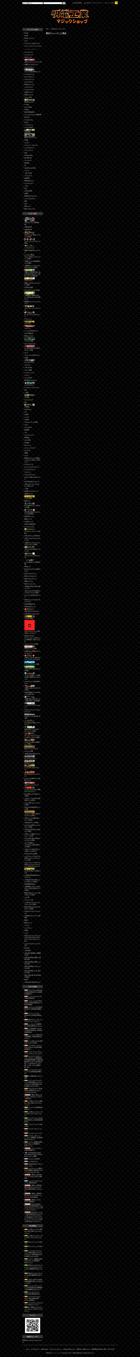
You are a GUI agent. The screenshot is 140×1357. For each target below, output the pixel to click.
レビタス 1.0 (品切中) (34, 1159)
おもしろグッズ (28, 464)
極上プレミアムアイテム (31, 748)
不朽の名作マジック (29, 606)
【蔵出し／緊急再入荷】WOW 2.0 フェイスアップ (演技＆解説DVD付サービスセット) (33, 1188)
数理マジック (28, 922)
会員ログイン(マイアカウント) (94, 3)
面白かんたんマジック (30, 137)
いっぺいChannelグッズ (31, 330)
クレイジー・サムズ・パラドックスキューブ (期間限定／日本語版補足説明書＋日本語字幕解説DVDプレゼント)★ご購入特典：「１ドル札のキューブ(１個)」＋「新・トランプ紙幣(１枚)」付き (33, 1061)
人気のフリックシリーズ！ (31, 785)
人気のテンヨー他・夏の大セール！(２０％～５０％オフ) (32, 658)
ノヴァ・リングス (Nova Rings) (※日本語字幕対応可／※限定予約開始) (33, 1002)
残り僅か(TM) (28, 158)
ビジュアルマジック (29, 469)
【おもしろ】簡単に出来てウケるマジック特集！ (32, 814)
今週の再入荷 (28, 229)
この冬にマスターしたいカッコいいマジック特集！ (32, 903)
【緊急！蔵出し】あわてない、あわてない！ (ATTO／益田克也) (33, 1096)
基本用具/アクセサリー (30, 196)
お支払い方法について (69, 1349)
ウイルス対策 (28, 498)
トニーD (26, 417)
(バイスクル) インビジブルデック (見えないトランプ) (33, 1303)
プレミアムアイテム (29, 343)
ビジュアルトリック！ (30, 758)
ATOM (112, 1349)
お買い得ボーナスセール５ (31, 614)
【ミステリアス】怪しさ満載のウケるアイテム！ (32, 790)
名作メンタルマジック (30, 573)
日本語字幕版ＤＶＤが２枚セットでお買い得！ (32, 693)
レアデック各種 (28, 751)
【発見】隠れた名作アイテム (32, 753)
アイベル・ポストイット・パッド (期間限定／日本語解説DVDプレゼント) (33, 1137)
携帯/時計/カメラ (29, 180)
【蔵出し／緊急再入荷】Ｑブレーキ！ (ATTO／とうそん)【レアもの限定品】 (33, 1195)
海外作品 (26, 163)
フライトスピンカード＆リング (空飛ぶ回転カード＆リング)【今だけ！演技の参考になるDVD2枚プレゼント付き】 (33, 1083)
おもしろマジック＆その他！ (32, 290)
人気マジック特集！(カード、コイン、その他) (32, 834)
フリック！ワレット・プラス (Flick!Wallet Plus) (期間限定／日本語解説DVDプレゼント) (33, 1287)
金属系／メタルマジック (31, 64)
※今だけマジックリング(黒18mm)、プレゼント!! (32, 632)
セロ (25, 412)
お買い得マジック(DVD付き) (32, 535)
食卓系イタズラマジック (31, 491)
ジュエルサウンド (29, 147)
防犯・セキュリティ (29, 208)
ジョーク (26, 170)
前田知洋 (26, 437)
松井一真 (26, 117)
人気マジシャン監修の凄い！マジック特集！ (32, 819)
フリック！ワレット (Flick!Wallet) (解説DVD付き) (32, 1293)
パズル (26, 186)
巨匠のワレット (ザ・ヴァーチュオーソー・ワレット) (33, 1020)
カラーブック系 (28, 900)
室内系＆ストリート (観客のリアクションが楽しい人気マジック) (32, 459)
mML (25, 153)
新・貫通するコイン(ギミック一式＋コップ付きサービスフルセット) (33, 1309)
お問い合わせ (44, 1349)
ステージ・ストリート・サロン (33, 46)
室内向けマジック (29, 84)
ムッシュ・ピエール (29, 447)
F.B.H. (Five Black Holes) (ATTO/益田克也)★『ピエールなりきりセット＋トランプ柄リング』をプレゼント (33, 1206)
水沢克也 (26, 442)
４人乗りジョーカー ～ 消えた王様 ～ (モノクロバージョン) (33, 1113)
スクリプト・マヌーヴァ (31, 145)
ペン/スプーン (28, 175)
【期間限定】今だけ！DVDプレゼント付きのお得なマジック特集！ (32, 888)
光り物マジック (28, 521)
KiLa (25, 402)
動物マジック (28, 519)
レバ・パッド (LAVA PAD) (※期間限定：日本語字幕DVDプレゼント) (33, 1036)
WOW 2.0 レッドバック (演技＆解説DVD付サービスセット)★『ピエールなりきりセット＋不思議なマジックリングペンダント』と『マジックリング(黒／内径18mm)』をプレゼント (33, 1216)
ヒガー (26, 424)
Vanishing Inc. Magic (30, 168)
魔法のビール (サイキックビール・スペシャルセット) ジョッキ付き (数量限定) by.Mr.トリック (33, 1267)
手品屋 (26, 140)
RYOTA (26, 122)
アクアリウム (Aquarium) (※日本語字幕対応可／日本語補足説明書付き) (33, 992)
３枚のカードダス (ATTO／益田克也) (32, 1200)
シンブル (26, 925)
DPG (25, 390)
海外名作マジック (29, 516)
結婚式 (26, 930)
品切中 (26, 979)
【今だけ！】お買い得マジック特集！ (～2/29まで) (32, 850)
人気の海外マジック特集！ (31, 822)
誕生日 (26, 920)
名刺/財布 (27, 178)
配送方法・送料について (83, 1349)
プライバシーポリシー (56, 1349)
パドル (26, 933)
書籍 (25, 201)
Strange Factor (28, 155)
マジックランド (28, 150)
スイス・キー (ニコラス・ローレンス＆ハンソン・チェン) (33, 1052)
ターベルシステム (29, 526)
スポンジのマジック (29, 474)
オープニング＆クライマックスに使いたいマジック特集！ (32, 736)
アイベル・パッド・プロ (35, 1133)
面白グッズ (27, 206)
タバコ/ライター (28, 183)
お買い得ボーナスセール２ (31, 611)
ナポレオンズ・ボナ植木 (31, 422)
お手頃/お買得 (28, 191)
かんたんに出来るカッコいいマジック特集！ (32, 826)
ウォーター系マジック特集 (31, 664)
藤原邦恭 (26, 430)
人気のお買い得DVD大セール (32, 982)
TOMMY (26, 419)
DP (25, 165)
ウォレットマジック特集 (31, 644)
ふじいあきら (28, 427)
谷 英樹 (26, 414)
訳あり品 (26, 948)
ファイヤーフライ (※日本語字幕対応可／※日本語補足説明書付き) (33, 1119)
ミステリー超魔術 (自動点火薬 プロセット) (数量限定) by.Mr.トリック (33, 1143)
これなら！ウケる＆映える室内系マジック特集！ (32, 799)
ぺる (25, 432)
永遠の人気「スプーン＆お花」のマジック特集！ (31, 730)
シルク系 (26, 897)
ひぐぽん (26, 104)
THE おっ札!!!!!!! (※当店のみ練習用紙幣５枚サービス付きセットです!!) (33, 1281)
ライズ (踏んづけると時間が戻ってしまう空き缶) (33, 1042)
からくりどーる (28, 399)
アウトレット (28, 319)
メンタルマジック (29, 74)
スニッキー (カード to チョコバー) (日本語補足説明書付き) (33, 1071)
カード (26, 41)
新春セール (27, 566)
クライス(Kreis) (28, 127)
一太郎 (26, 392)
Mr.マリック (27, 445)
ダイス (26, 455)
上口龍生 (26, 397)
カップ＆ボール (28, 82)
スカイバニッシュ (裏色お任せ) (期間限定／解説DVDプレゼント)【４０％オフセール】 (33, 1170)
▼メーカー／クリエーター (31, 387)
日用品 (26, 357)
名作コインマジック (29, 584)
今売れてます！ (28, 280)
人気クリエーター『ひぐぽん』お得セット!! (31, 485)
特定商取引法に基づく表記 (99, 1349)
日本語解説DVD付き (30, 884)
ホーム (28, 1349)
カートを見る (112, 3)
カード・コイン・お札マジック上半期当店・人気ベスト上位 (32, 639)
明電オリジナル (28, 94)
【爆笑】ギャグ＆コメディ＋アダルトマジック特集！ (32, 543)
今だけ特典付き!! (29, 333)
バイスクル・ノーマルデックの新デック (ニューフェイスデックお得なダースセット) (32, 864)
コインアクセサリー (29, 198)
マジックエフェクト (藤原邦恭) (32, 114)
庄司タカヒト (28, 409)
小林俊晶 (26, 407)
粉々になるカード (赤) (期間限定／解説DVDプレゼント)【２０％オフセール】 (33, 1090)
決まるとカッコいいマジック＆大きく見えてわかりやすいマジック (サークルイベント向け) (32, 938)
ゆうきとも (27, 450)
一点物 (26, 488)
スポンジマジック (29, 79)
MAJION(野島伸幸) (29, 112)
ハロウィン (27, 328)
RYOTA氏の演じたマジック (31, 481)
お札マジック (28, 57)
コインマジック (28, 54)
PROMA (26, 109)
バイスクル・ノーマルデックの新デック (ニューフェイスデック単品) (32, 858)
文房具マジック (28, 92)
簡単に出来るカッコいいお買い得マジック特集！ (32, 893)
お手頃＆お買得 (28, 287)
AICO (25, 203)
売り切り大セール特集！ (31, 853)
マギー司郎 (27, 440)
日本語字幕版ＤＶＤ (29, 604)
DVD (25, 188)
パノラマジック (28, 125)
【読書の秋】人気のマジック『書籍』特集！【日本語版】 (32, 699)
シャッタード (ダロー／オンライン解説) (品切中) (33, 1181)
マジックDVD (28, 97)
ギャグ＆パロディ (29, 89)
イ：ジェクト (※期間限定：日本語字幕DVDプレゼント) (33, 1025)
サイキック (27, 472)
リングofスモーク (33, 1161)
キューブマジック (29, 76)
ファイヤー (27, 365)
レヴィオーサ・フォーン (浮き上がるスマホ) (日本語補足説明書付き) (33, 1047)
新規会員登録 (78, 3)
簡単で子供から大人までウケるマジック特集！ (32, 907)
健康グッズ (27, 501)
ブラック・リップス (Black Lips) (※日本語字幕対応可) (32, 1015)
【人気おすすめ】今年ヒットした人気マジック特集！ (32, 880)
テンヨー (26, 142)
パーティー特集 (28, 341)
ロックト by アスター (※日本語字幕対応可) (33, 997)
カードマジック (28, 52)
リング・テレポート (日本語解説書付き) (33, 1149)
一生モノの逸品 (28, 618)
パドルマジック (28, 87)
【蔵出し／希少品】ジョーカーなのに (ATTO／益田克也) (33, 1176)
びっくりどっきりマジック (31, 467)
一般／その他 (28, 173)
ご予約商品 (27, 950)
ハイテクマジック (29, 247)
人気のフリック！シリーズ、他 (33, 62)
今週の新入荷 (28, 227)
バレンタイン (28, 928)
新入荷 (26, 33)
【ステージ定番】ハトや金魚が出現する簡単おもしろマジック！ (32, 677)
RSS (109, 1349)
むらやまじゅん (28, 119)
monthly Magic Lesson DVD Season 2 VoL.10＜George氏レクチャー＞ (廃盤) (33, 1154)
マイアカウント (35, 1349)
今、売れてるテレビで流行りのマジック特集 (32, 349)
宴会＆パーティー (29, 38)
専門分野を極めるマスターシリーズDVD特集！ (32, 513)
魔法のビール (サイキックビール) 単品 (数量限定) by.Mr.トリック (33, 1275)
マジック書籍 (28, 370)
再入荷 (26, 35)
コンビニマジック (29, 67)
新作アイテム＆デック (30, 576)
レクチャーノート (29, 372)
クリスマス (27, 323)
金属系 (26, 193)
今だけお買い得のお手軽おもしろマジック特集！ (32, 839)
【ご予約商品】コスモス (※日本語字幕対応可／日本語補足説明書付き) (33, 1030)
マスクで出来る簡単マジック (32, 71)
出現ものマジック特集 (30, 648)
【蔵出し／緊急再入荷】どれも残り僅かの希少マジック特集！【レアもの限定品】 (32, 274)
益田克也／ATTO (29, 102)
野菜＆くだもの (28, 336)
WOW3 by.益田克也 (29, 524)
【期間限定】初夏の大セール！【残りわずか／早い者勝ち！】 (32, 297)
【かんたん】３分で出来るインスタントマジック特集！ (32, 591)
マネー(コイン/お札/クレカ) (31, 43)
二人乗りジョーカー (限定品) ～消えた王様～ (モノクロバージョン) (33, 1103)
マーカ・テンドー (29, 435)
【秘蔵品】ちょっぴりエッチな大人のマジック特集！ (32, 266)
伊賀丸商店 (27, 132)
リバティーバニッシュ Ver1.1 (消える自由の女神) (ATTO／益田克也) (32, 1298)
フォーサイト (28, 160)
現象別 (26, 453)
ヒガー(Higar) (28, 107)
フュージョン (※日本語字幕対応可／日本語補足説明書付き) (33, 1009)
